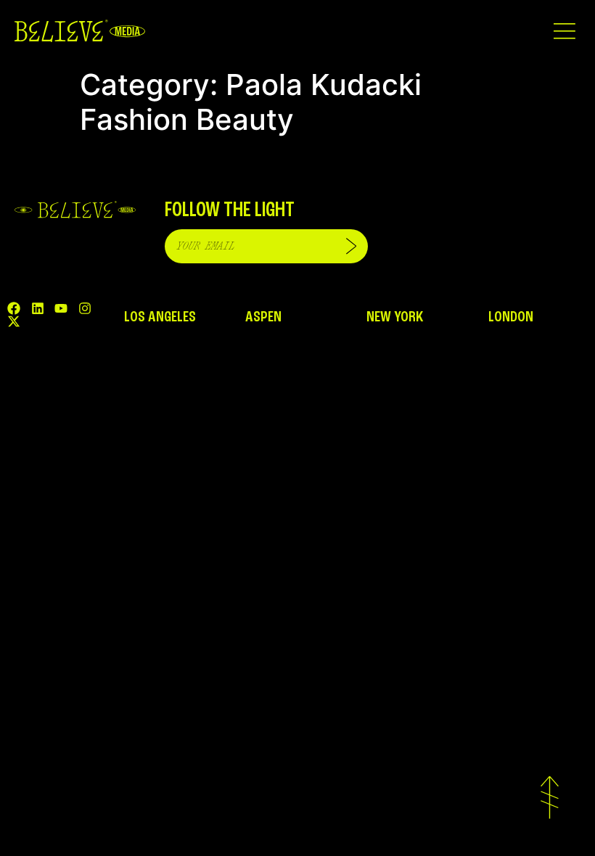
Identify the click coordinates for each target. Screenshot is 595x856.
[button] (564, 31)
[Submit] (351, 246)
